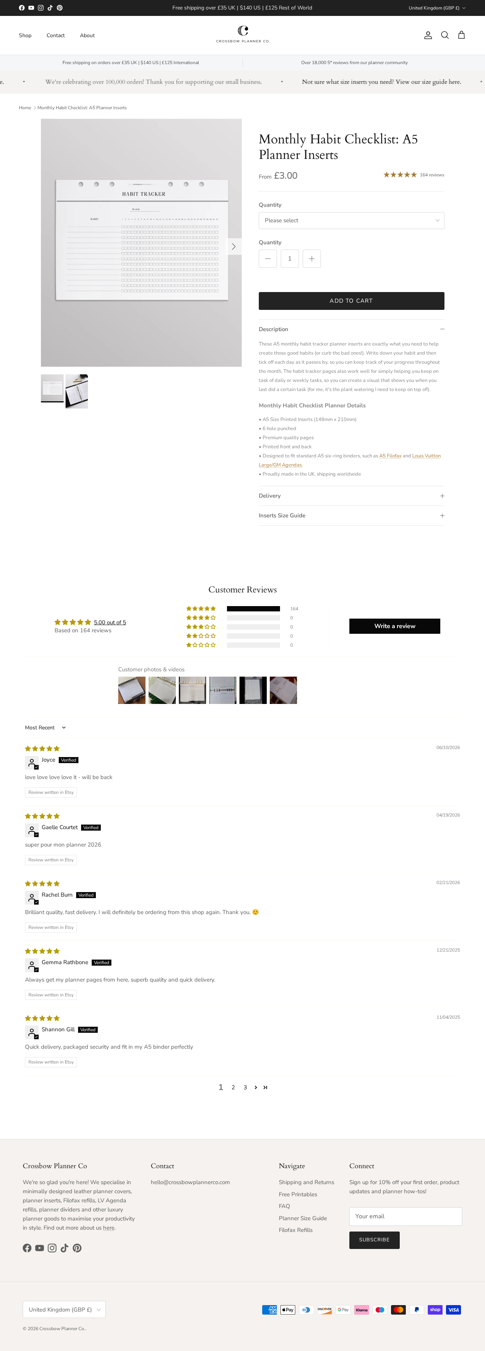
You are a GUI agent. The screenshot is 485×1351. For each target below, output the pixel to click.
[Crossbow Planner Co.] (242, 35)
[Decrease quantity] (268, 259)
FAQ (284, 1206)
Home (25, 108)
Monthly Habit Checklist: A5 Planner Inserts (82, 108)
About (87, 35)
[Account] (427, 35)
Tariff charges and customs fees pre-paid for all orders (242, 8)
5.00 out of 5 (110, 622)
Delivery (270, 496)
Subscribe (374, 1239)
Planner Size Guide (303, 1218)
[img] (42, 748)
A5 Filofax (390, 455)
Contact (56, 35)
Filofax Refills (296, 1230)
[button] (201, 608)
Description (273, 329)
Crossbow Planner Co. (62, 1329)
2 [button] (233, 1087)
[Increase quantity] (312, 259)
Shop (25, 35)
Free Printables (298, 1194)
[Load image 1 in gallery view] (141, 243)
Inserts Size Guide (282, 515)
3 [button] (245, 1087)
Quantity (270, 205)
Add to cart (351, 301)
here (108, 1228)
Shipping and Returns (306, 1182)
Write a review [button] (395, 626)
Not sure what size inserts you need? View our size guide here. (370, 82)
